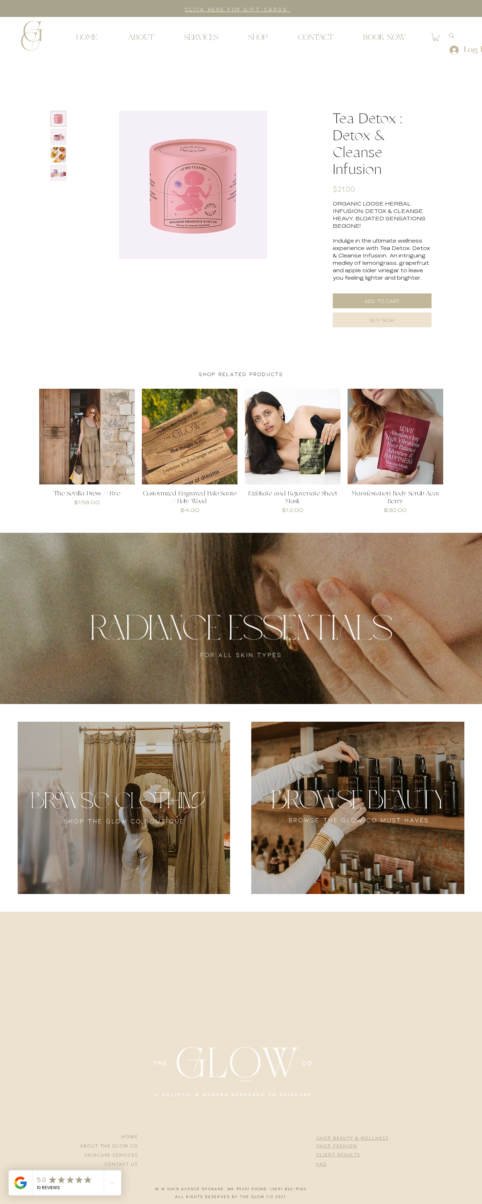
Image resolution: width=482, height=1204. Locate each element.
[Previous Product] (29, 445)
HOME (129, 1145)
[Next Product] (453, 445)
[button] (31, 35)
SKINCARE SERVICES (111, 1163)
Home (59, 86)
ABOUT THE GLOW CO (109, 1154)
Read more (348, 287)
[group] (241, 461)
